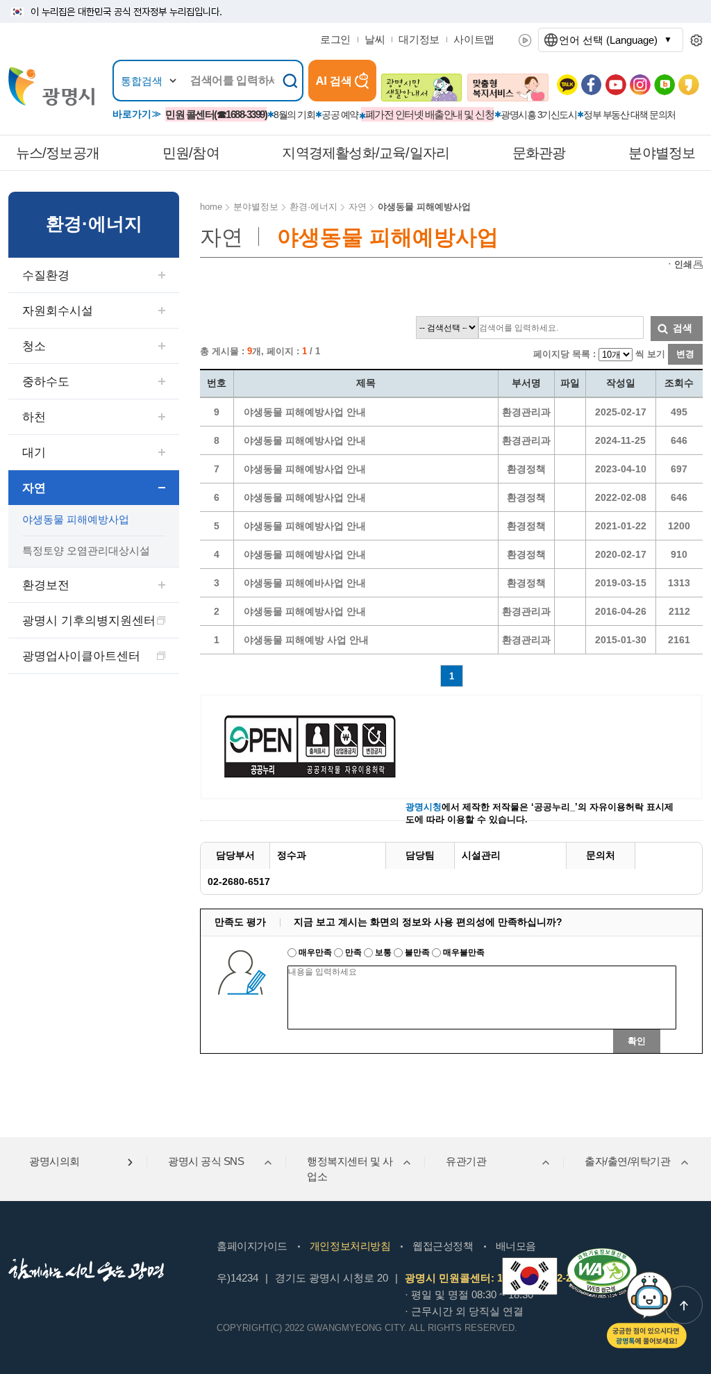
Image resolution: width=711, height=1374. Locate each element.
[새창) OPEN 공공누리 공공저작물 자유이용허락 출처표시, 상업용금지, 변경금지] (319, 745)
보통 (383, 952)
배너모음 (516, 1246)
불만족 (417, 952)
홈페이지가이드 (252, 1246)
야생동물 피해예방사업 (75, 519)
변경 (685, 354)
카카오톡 (567, 84)
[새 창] (421, 87)
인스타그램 (640, 84)
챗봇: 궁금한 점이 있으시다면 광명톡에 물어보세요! (646, 1309)
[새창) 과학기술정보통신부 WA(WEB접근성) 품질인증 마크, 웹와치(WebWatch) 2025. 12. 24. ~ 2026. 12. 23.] (602, 1253)
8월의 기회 (294, 114)
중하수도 (45, 381)
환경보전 (45, 585)
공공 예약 (339, 114)
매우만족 (315, 952)
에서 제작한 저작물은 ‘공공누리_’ (491, 807)
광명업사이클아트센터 (81, 656)
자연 (34, 488)
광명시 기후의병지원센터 (89, 620)
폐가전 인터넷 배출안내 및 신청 (429, 114)
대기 (34, 452)
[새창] (530, 1276)
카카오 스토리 (688, 84)
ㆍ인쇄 (678, 264)
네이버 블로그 (664, 84)
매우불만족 (463, 952)
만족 (353, 952)
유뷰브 (615, 84)
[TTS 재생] (525, 40)
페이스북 (591, 84)
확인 (637, 1041)
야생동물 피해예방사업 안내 (305, 411)
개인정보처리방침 (350, 1246)
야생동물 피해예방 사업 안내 (306, 639)
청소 (34, 346)
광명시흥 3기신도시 (538, 114)
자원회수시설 (57, 310)
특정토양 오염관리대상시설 (86, 550)
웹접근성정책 (442, 1246)
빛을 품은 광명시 (51, 86)
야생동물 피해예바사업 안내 (305, 582)
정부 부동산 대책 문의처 (629, 114)
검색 (682, 327)
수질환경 (45, 275)
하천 (34, 417)
